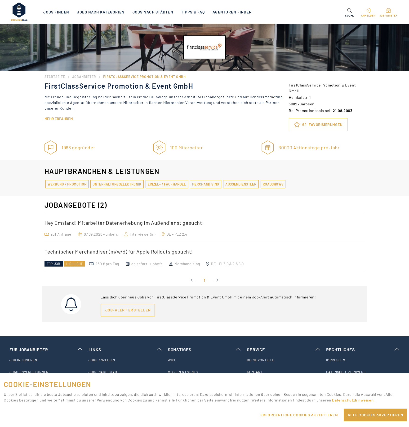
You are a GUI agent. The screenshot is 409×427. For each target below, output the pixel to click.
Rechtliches (340, 349)
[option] (204, 227)
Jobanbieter (84, 77)
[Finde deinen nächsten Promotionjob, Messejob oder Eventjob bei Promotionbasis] (18, 11)
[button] (349, 12)
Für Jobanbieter (28, 349)
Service (256, 349)
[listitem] (46, 360)
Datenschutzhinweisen (353, 400)
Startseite (54, 77)
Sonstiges (179, 349)
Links (95, 349)
